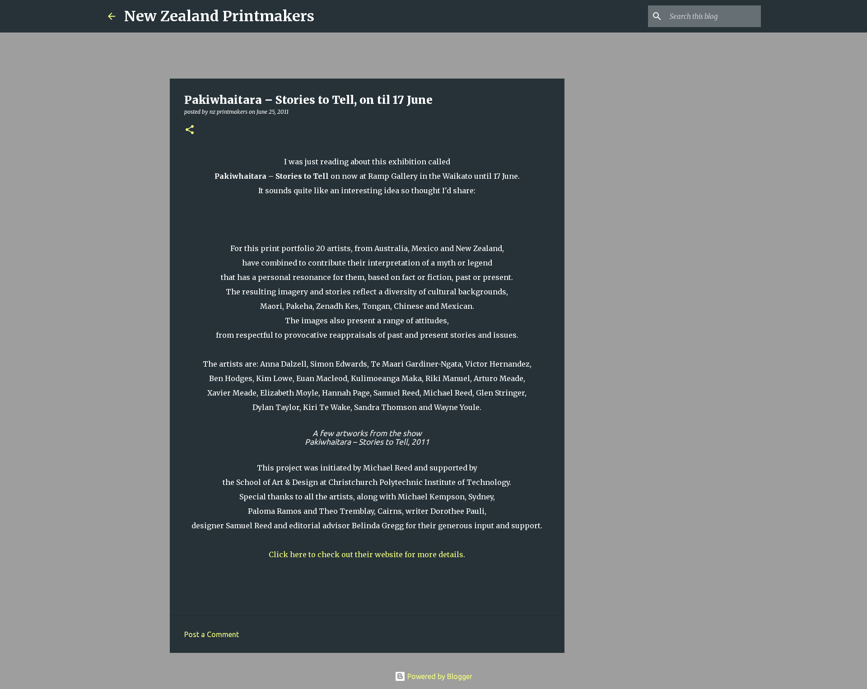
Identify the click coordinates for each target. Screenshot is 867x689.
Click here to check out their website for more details (366, 554)
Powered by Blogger (439, 676)
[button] (189, 130)
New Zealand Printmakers (219, 16)
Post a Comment (211, 634)
